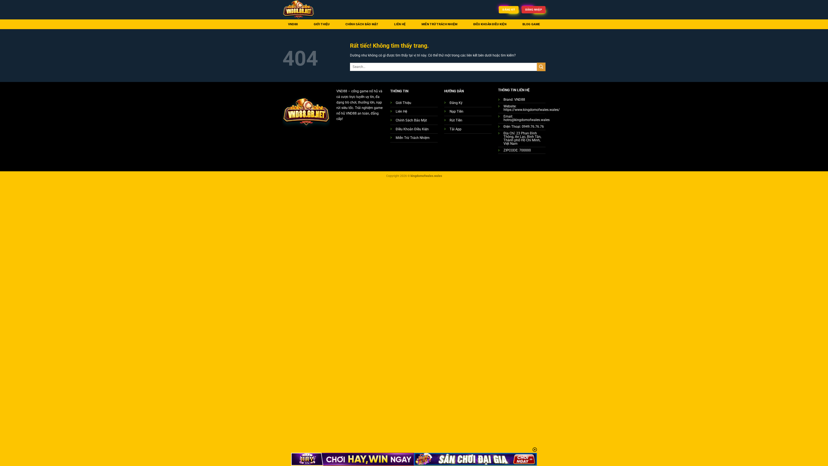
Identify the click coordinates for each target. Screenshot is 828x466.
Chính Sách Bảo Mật (361, 24)
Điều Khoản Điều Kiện (490, 24)
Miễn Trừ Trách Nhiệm (440, 24)
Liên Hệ (400, 24)
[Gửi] (541, 67)
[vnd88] (304, 9)
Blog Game (531, 24)
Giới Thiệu (322, 24)
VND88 (293, 24)
